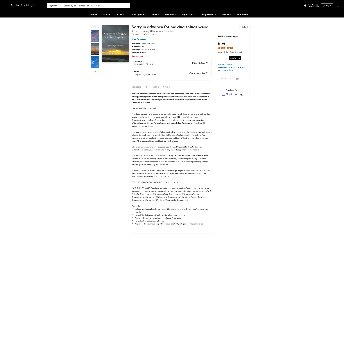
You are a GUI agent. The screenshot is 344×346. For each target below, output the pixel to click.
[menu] (172, 14)
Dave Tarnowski (139, 39)
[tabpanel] (172, 162)
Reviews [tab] (166, 86)
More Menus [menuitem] (242, 14)
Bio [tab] (147, 86)
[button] (311, 6)
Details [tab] (156, 86)
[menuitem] (94, 14)
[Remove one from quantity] (219, 57)
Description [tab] (136, 86)
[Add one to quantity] (226, 57)
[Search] (127, 5)
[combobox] (54, 5)
